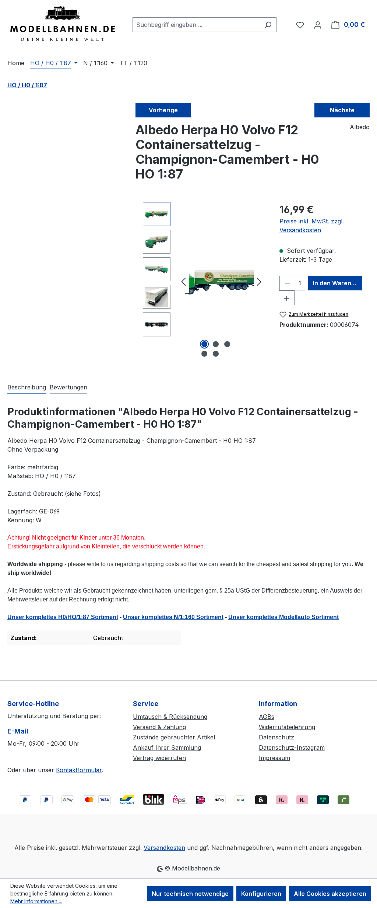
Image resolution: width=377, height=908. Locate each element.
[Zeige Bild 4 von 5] (204, 354)
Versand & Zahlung (159, 727)
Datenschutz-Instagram (292, 747)
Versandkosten (164, 847)
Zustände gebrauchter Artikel (174, 737)
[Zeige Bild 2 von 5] (216, 344)
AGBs (266, 716)
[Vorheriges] (183, 281)
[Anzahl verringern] (287, 283)
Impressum (274, 758)
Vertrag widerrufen (159, 758)
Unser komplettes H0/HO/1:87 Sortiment (62, 617)
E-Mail (17, 731)
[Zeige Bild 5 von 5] (216, 354)
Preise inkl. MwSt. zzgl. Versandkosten (311, 226)
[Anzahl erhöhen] (287, 297)
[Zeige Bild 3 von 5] (227, 344)
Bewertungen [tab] (68, 387)
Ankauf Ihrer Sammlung (167, 747)
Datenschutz (276, 737)
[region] (203, 281)
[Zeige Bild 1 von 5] (204, 344)
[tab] (26, 387)
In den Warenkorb (337, 283)
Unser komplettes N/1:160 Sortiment (173, 617)
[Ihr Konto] (318, 24)
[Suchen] (267, 24)
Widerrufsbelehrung (287, 727)
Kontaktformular (79, 770)
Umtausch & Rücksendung (170, 716)
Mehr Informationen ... (36, 901)
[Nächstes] (259, 281)
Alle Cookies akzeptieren (330, 893)
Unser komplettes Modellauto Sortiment (283, 617)
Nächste (342, 110)
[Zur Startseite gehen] (62, 23)
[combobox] (196, 24)
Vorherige (163, 110)
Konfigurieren (261, 893)
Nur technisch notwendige (190, 893)
